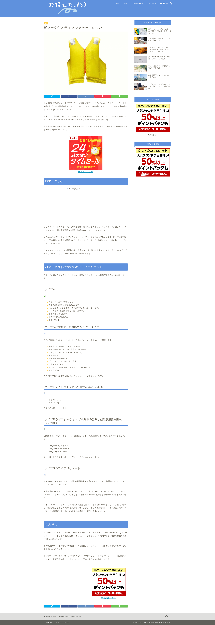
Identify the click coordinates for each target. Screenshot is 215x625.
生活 (117, 3)
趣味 (125, 3)
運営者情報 (48, 622)
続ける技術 (152, 3)
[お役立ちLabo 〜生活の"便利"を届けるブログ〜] (68, 13)
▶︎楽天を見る (153, 135)
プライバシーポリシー (62, 622)
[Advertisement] (62, 582)
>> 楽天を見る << (108, 598)
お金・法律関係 (138, 3)
